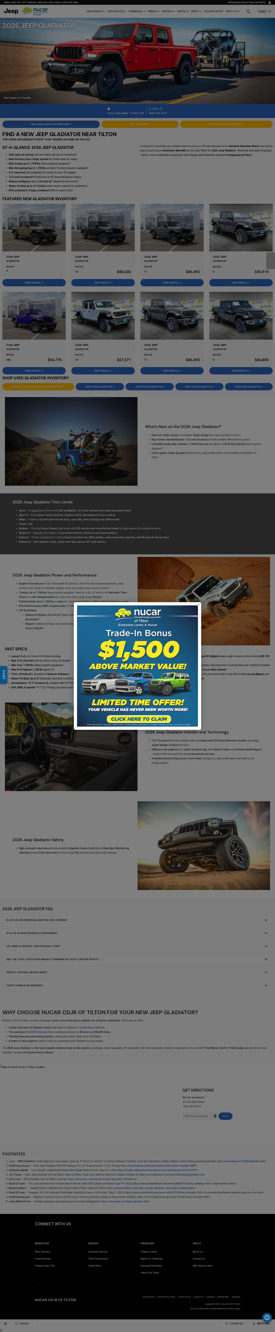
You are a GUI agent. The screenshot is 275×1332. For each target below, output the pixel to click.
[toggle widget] (267, 1317)
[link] (198, 604)
